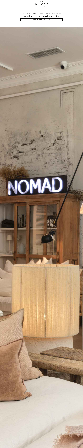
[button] (2, 3)
